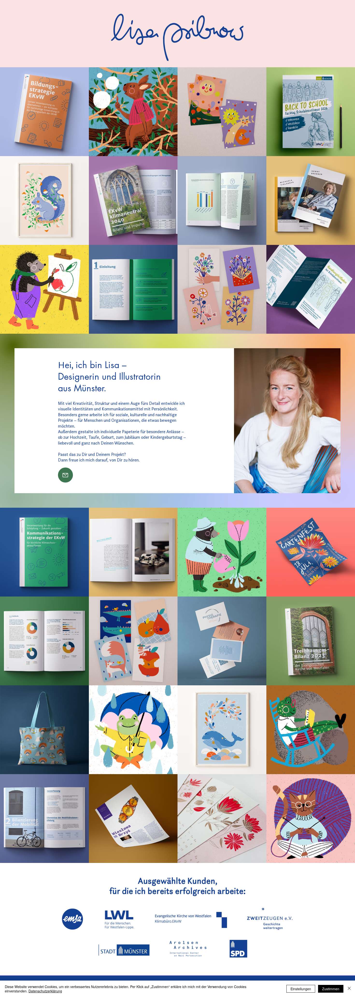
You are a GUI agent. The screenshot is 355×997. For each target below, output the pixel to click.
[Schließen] (349, 988)
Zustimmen (330, 988)
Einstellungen (301, 988)
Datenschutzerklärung (45, 991)
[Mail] (65, 475)
